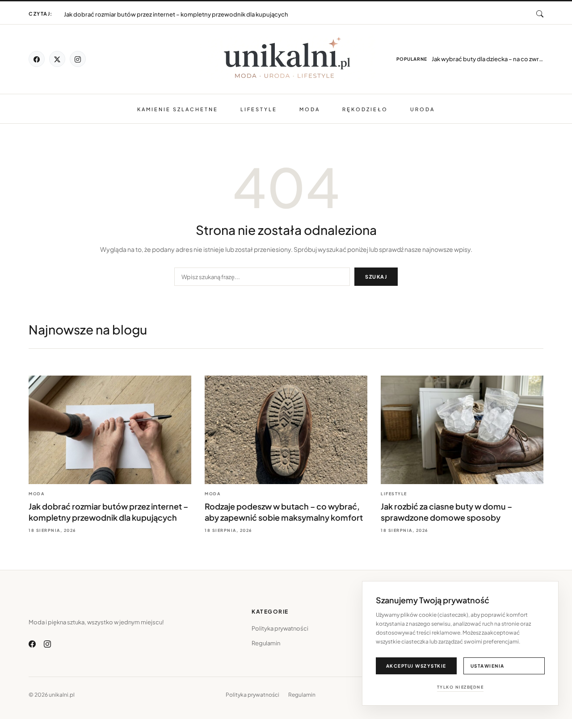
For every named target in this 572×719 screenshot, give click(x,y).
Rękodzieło (365, 109)
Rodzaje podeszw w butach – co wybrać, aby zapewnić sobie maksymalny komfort (178, 10)
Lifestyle (258, 109)
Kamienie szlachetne (177, 109)
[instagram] (78, 59)
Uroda (422, 109)
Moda (309, 109)
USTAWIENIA (488, 666)
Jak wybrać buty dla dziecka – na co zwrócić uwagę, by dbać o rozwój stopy (487, 59)
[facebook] (37, 59)
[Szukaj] (539, 14)
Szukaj (376, 277)
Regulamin (266, 643)
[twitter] (57, 59)
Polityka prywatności (280, 628)
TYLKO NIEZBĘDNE (460, 687)
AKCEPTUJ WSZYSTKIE (416, 666)
